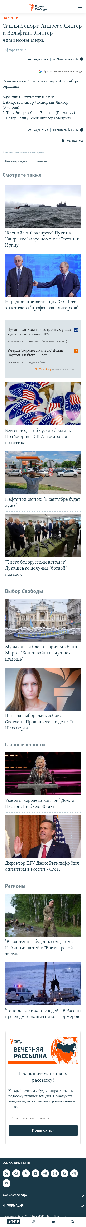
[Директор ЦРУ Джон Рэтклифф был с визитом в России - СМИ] (43, 836)
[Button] (38, 59)
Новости (11, 18)
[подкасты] (33, 1222)
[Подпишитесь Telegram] (45, 1173)
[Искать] (72, 1222)
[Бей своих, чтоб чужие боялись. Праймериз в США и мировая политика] (43, 403)
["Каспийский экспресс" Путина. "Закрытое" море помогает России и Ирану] (43, 206)
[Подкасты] (74, 1173)
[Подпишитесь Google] (6, 1173)
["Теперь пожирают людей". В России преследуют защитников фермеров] (43, 983)
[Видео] (53, 1222)
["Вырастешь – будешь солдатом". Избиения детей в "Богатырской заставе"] (43, 915)
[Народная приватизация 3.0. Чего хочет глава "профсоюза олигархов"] (43, 275)
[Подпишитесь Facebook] (16, 1173)
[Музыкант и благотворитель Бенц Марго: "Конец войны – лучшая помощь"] (43, 620)
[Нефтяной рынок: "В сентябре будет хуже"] (43, 472)
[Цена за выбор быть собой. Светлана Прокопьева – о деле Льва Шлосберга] (43, 689)
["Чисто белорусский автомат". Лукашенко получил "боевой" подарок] (43, 535)
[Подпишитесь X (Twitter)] (26, 1173)
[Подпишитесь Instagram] (55, 1173)
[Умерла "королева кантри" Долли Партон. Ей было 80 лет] (43, 773)
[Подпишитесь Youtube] (35, 1173)
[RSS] (64, 1173)
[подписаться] (6, 1183)
